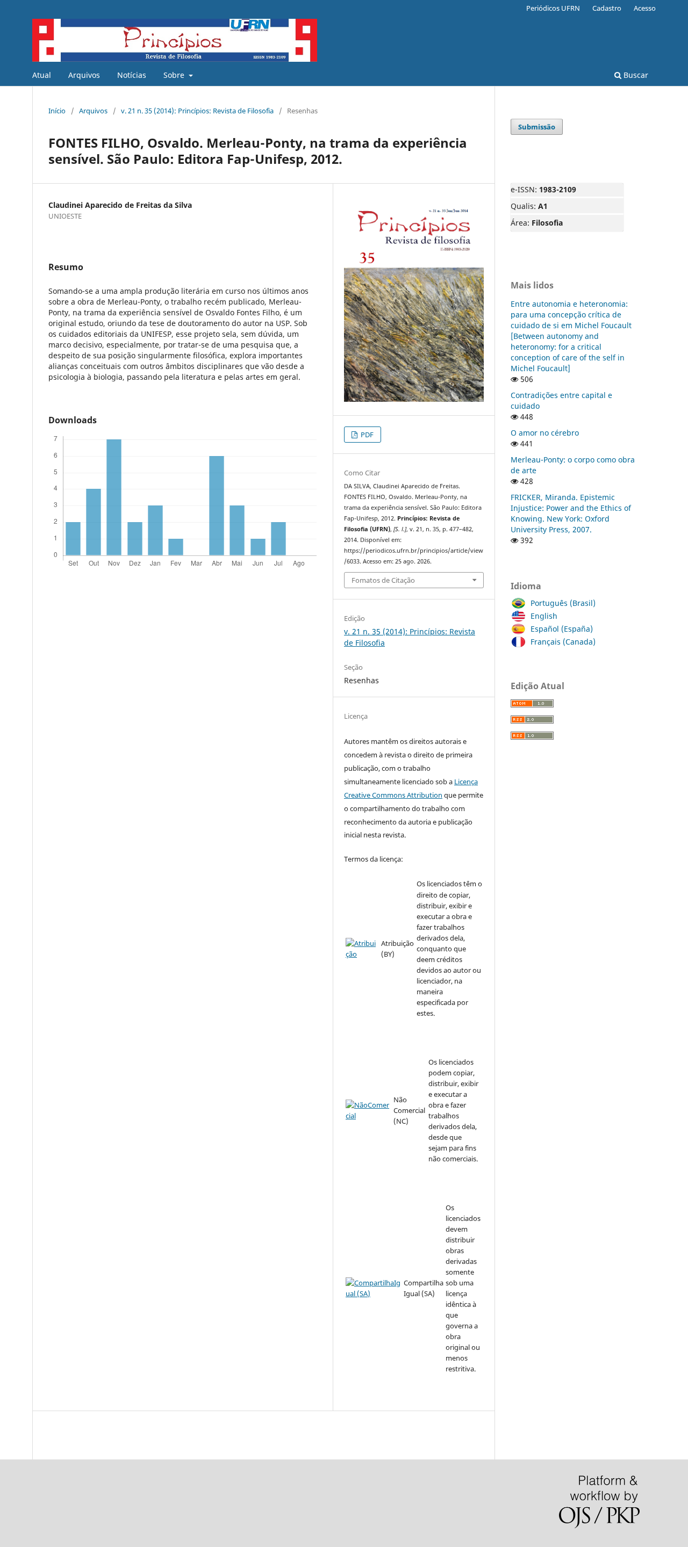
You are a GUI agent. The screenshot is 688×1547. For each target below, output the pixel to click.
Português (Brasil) (563, 603)
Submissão (536, 127)
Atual (41, 75)
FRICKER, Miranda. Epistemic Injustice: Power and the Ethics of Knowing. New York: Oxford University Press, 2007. (571, 513)
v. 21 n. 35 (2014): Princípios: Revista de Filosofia (197, 110)
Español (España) (562, 629)
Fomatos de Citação (383, 580)
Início (57, 110)
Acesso (645, 8)
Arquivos (84, 75)
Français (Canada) (563, 642)
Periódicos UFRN (553, 8)
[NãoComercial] (368, 1116)
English (544, 616)
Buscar (634, 75)
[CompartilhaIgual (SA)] (374, 1293)
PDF (366, 434)
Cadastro (606, 8)
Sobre (175, 75)
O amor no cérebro (545, 433)
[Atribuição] (362, 954)
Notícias (131, 75)
